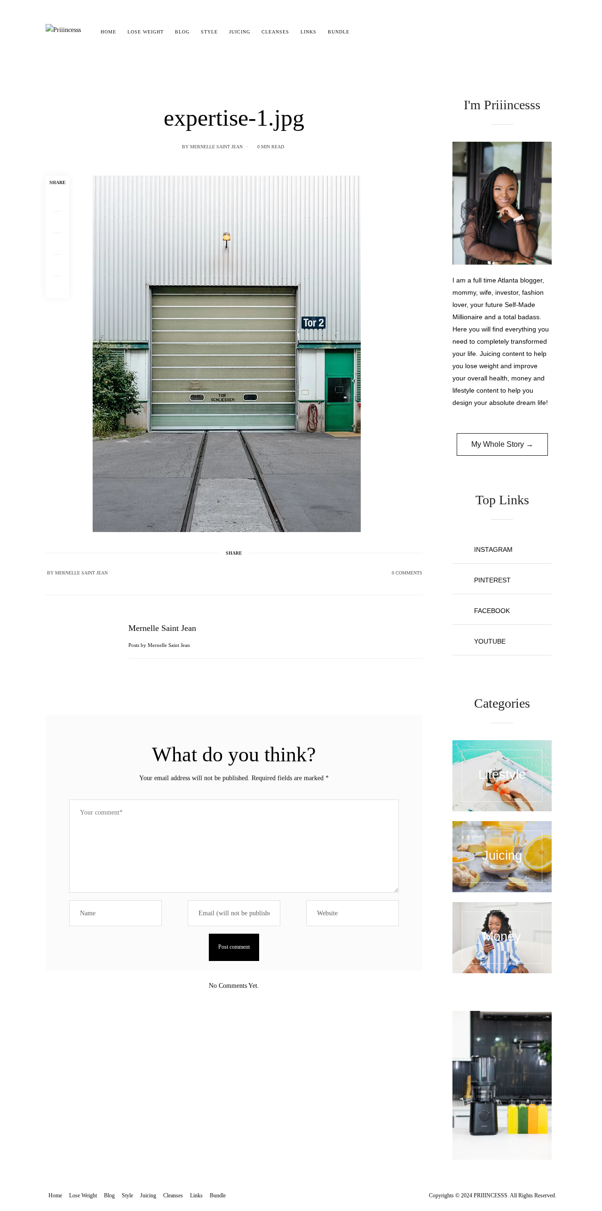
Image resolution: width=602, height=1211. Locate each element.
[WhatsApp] (57, 265)
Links (309, 31)
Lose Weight (145, 31)
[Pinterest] (57, 244)
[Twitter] (57, 222)
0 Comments (407, 572)
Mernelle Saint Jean (216, 146)
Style (209, 31)
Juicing (239, 31)
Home (108, 31)
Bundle (338, 31)
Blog (182, 31)
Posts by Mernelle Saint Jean (159, 645)
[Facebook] (57, 200)
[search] (363, 32)
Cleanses (275, 31)
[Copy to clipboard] (57, 287)
